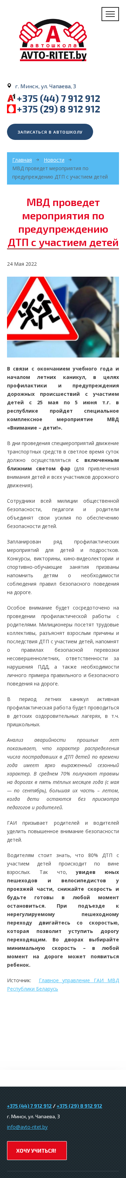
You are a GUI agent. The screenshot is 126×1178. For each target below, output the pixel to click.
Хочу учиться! (36, 1150)
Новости (54, 159)
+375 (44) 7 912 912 (58, 98)
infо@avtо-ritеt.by (27, 1127)
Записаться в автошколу (50, 131)
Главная (22, 159)
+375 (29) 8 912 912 (58, 108)
